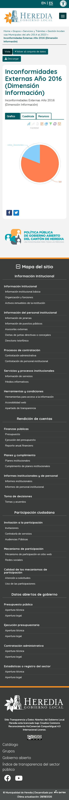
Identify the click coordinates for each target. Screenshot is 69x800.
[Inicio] (33, 17)
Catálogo (10, 744)
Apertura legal (13, 615)
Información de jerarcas (18, 318)
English (43, 3)
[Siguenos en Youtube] (18, 778)
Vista (7, 51)
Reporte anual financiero (19, 445)
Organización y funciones (19, 297)
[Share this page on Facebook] (9, 213)
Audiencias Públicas (16, 539)
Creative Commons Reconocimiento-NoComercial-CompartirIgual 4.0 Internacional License (34, 726)
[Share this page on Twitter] (16, 213)
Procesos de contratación (22, 350)
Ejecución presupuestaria (21, 625)
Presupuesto (12, 434)
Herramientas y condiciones (23, 391)
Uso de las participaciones (20, 584)
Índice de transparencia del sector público (31, 767)
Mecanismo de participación (23, 548)
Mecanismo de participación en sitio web (28, 554)
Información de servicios (19, 376)
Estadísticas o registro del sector (27, 666)
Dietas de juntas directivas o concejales (28, 335)
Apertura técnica (14, 610)
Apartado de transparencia (20, 408)
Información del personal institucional (30, 312)
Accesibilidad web (15, 402)
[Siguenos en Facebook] (8, 778)
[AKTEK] (60, 792)
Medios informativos (17, 382)
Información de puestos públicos (23, 323)
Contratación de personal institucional (26, 361)
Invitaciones (12, 528)
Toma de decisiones (18, 496)
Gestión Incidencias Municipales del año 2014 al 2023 (34, 32)
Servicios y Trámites (34, 31)
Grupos (17, 31)
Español (51, 3)
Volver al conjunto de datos (31, 51)
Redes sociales (14, 560)
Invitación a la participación (23, 522)
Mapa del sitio (37, 266)
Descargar (13, 58)
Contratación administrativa (20, 355)
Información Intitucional (20, 286)
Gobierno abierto (17, 757)
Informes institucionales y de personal (31, 475)
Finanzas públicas (16, 429)
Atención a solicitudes (17, 578)
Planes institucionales (17, 461)
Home (7, 31)
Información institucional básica (22, 292)
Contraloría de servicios (18, 534)
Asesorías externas (16, 329)
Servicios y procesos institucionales (29, 370)
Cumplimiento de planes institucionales (27, 466)
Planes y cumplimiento (20, 455)
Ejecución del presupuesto (20, 440)
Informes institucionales (18, 481)
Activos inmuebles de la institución (25, 303)
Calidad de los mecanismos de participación (25, 571)
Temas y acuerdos (15, 502)
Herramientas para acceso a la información (29, 397)
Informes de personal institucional (24, 487)
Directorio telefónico (17, 340)
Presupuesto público (18, 604)
